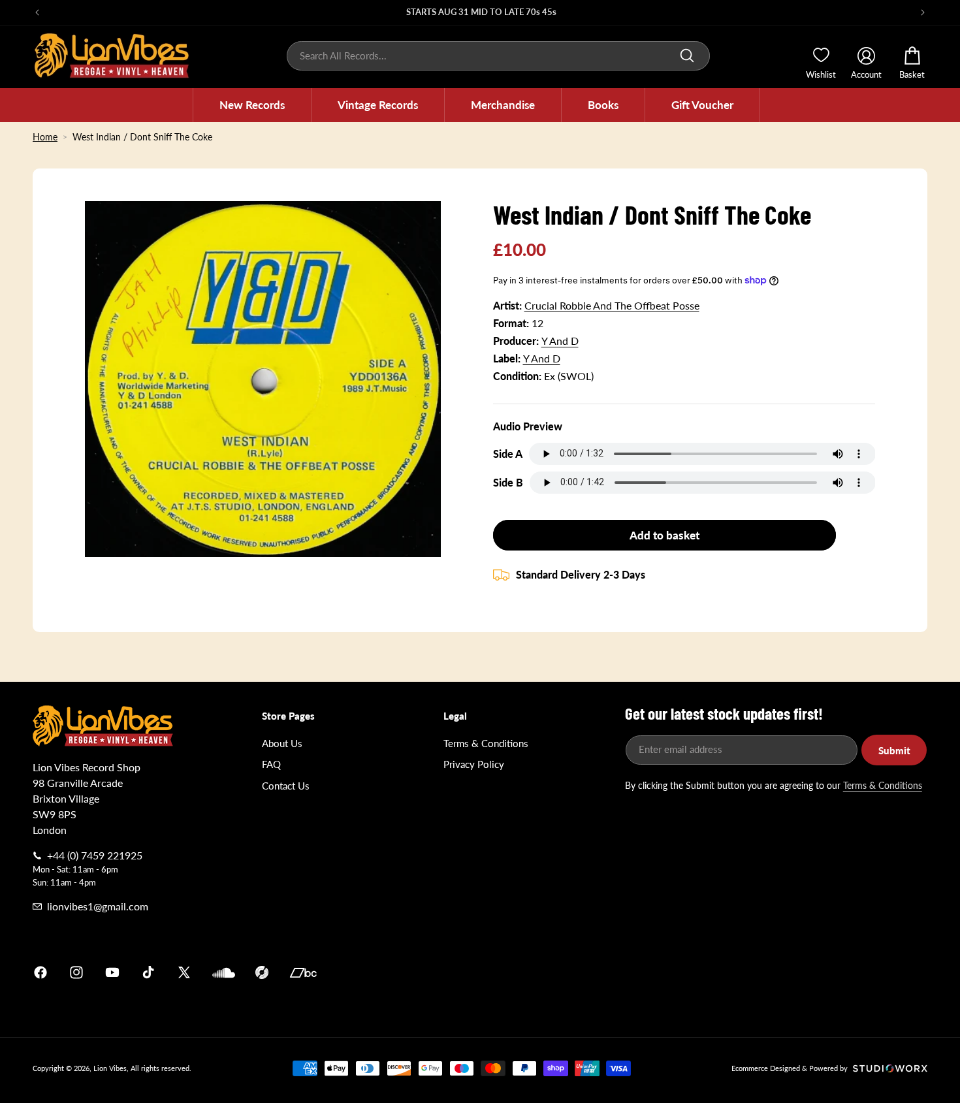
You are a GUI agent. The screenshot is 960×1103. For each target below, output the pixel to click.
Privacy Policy (473, 764)
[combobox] (498, 56)
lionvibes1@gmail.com (97, 906)
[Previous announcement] (37, 12)
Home (45, 136)
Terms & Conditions (485, 743)
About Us (282, 743)
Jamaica (632, 972)
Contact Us (286, 785)
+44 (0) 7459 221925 (94, 855)
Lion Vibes (110, 1068)
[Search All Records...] (687, 55)
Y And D (560, 340)
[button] (252, 105)
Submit (894, 750)
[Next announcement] (922, 12)
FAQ (271, 764)
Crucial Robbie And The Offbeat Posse (611, 305)
